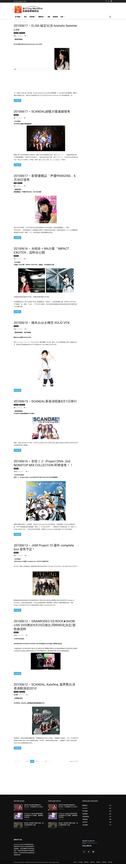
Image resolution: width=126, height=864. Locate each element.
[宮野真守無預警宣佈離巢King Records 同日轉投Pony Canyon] (18, 807)
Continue (17, 100)
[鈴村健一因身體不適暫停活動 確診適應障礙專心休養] (18, 825)
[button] (110, 17)
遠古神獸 (16, 694)
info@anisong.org (91, 843)
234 (46, 761)
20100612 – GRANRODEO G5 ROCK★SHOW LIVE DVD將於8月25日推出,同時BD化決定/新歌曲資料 (45, 625)
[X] (109, 1)
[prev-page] (15, 761)
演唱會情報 (22, 33)
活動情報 (16, 33)
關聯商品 (16, 115)
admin (15, 471)
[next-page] (50, 761)
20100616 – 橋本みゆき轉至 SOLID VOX (42, 323)
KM (14, 117)
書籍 (15, 183)
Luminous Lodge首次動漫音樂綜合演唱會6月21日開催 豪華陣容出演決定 (33, 815)
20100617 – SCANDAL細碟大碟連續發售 (42, 111)
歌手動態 (16, 326)
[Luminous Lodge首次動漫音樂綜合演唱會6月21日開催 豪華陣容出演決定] (18, 816)
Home (15, 22)
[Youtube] (111, 1)
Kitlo (15, 36)
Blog (20, 22)
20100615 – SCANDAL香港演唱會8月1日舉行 (45, 401)
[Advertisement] (63, 781)
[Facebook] (106, 1)
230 (37, 761)
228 (27, 761)
